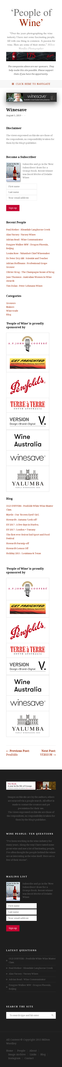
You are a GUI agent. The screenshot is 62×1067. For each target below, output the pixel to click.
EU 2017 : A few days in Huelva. (22, 524)
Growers (11, 303)
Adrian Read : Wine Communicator (24, 239)
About (33, 1050)
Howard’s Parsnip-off (17, 543)
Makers (10, 307)
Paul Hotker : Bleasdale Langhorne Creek (28, 229)
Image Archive (17, 1054)
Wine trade (12, 310)
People (21, 1050)
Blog (8, 314)
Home (9, 1050)
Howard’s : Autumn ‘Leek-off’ (21, 519)
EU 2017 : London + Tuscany (20, 529)
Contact (29, 1058)
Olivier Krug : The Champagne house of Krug (30, 272)
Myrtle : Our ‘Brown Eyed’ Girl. (22, 514)
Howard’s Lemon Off (17, 548)
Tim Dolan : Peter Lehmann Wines (24, 286)
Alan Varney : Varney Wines (20, 234)
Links (33, 1054)
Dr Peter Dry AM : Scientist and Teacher (27, 258)
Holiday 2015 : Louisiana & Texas (23, 553)
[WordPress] (31, 789)
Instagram (14, 1058)
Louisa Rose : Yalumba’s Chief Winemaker (28, 253)
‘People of (31, 18)
